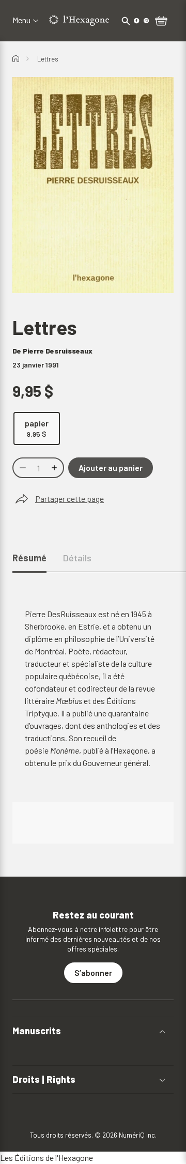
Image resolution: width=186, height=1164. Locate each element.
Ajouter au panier (111, 467)
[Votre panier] (161, 21)
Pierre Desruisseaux (57, 350)
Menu (21, 20)
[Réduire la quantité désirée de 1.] (21, 467)
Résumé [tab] (29, 557)
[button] (93, 1031)
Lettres (47, 59)
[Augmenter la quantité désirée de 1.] (55, 467)
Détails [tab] (77, 557)
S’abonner (93, 972)
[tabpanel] (93, 726)
